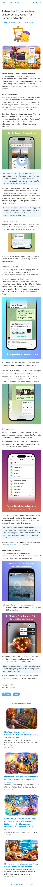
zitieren (24, 676)
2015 (9, 97)
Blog (16, 884)
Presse (21, 884)
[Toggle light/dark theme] (40, 2)
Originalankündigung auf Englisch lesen (18, 22)
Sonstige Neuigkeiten (21, 703)
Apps (17, 3)
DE (34, 3)
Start (3, 3)
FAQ (10, 3)
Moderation (29, 884)
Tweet (16, 694)
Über (11, 884)
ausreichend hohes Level (16, 545)
